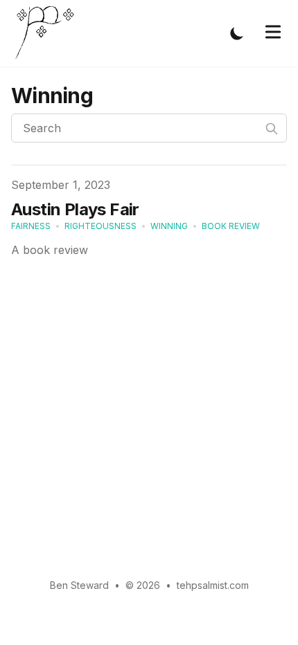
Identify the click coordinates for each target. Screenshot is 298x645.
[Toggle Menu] (273, 32)
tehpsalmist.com (213, 585)
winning (169, 226)
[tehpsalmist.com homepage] (48, 33)
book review (231, 226)
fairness (31, 226)
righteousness (100, 226)
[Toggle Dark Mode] (237, 33)
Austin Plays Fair (75, 209)
